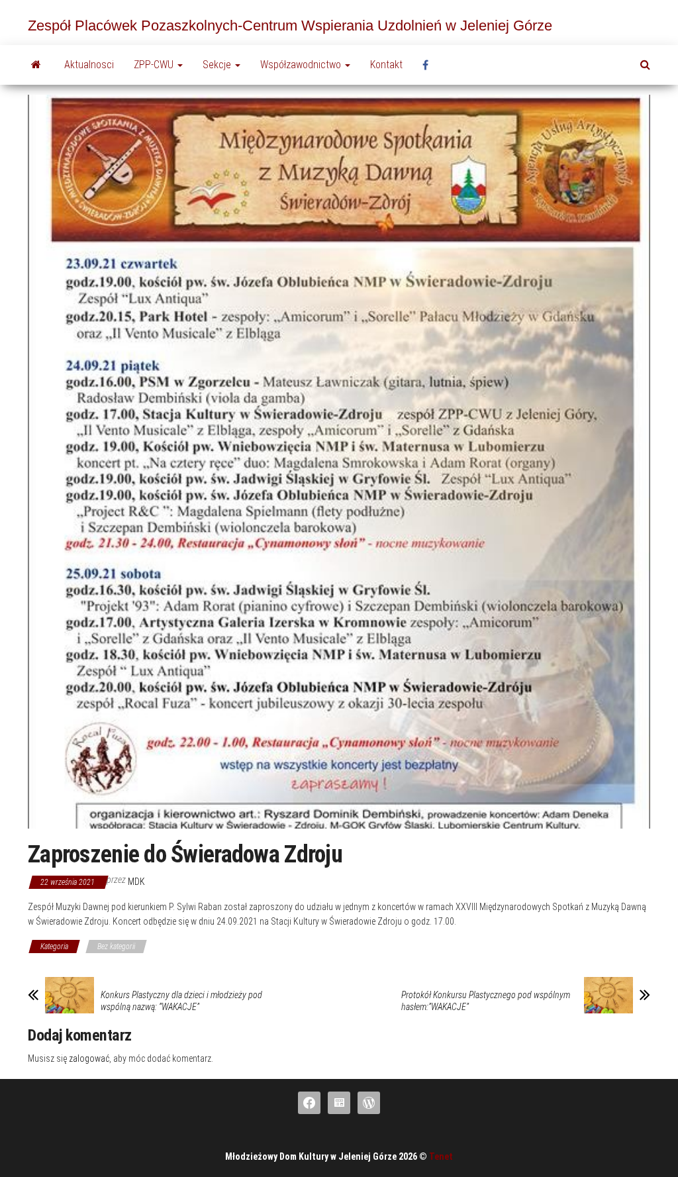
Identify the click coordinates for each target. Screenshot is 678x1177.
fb (429, 65)
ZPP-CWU (155, 64)
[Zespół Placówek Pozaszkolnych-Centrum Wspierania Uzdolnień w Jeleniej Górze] (36, 65)
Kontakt (386, 64)
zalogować (89, 1058)
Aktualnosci (89, 64)
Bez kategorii (116, 946)
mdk (136, 881)
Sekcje (218, 64)
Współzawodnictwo (302, 64)
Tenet (441, 1156)
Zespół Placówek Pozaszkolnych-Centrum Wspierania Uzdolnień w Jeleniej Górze (290, 25)
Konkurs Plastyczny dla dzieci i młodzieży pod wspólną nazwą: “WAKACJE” (181, 1001)
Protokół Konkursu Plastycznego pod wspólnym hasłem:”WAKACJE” (485, 1001)
